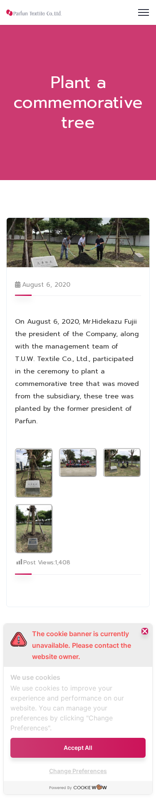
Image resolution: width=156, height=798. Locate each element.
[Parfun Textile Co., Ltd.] (34, 12)
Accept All (78, 747)
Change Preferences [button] (78, 770)
